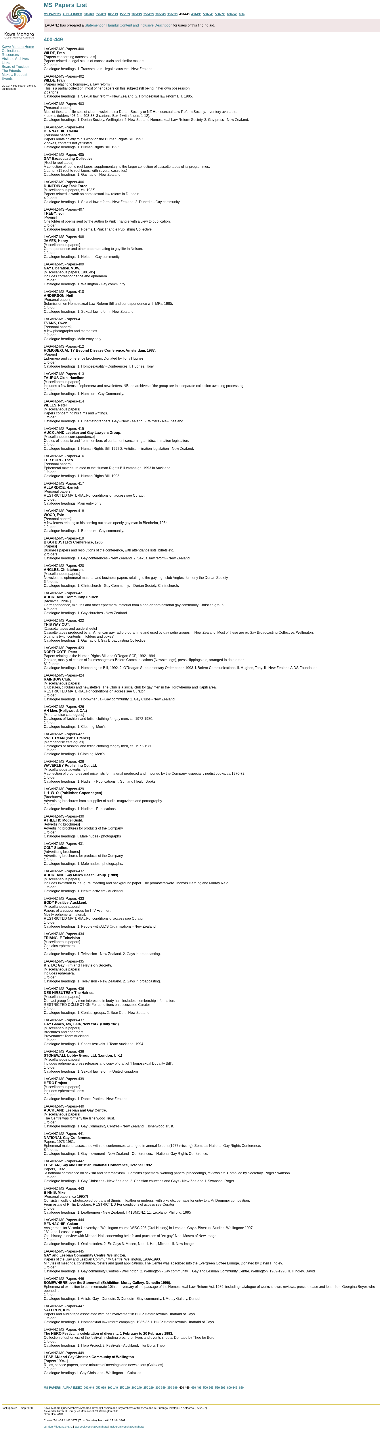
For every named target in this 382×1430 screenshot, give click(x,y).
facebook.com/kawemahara (91, 1426)
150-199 (125, 14)
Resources (10, 55)
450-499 (196, 14)
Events (7, 78)
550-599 (220, 14)
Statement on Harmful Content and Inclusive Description (128, 25)
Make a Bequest (14, 74)
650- (241, 14)
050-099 (101, 14)
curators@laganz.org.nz (58, 1426)
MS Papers (52, 14)
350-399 (172, 14)
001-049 (89, 14)
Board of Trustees (15, 67)
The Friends (11, 70)
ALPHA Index (72, 14)
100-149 (113, 14)
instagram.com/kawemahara (127, 1426)
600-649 (232, 14)
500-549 (208, 14)
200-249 (137, 14)
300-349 (160, 14)
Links (6, 63)
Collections (10, 51)
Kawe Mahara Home (18, 47)
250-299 (148, 14)
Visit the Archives (15, 59)
